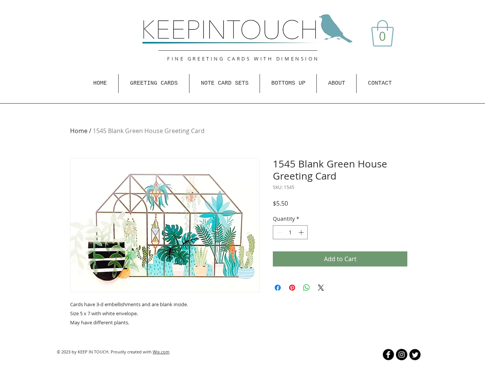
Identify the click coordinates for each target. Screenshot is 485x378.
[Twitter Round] (415, 354)
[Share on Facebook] (277, 287)
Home (79, 131)
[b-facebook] (388, 354)
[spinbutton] (290, 232)
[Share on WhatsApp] (306, 287)
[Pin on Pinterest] (292, 287)
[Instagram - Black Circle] (401, 354)
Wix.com (161, 352)
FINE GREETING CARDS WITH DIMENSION (243, 58)
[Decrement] (278, 232)
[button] (382, 33)
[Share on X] (320, 287)
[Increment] (302, 232)
